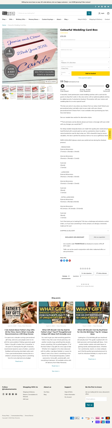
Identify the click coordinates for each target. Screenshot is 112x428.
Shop (4, 19)
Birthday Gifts (20, 19)
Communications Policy (17, 415)
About (59, 19)
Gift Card (25, 399)
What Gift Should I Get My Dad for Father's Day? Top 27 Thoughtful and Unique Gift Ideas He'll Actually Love (56, 332)
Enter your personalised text (68, 39)
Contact (107, 19)
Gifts (11, 19)
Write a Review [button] (102, 273)
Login (102, 13)
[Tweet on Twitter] (64, 261)
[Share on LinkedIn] (67, 261)
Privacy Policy (5, 415)
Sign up (89, 405)
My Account (68, 397)
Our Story (46, 392)
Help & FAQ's (82, 19)
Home (4, 25)
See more (55, 371)
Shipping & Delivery (95, 19)
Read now (18, 361)
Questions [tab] (76, 276)
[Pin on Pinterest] (70, 261)
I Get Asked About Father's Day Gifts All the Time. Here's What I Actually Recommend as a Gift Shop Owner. (20, 332)
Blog (66, 19)
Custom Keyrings (47, 19)
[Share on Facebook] (61, 261)
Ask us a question (99, 237)
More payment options (85, 78)
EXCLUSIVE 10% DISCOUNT (74, 237)
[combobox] (52, 13)
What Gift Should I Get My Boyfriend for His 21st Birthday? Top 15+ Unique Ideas (92, 332)
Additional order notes (66, 49)
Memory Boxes (34, 19)
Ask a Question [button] (87, 273)
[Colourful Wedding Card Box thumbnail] (5, 88)
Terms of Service (29, 415)
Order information (70, 394)
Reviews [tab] (64, 276)
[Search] (89, 13)
